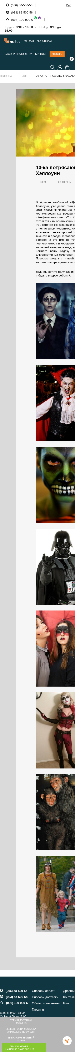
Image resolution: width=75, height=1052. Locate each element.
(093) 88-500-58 (22, 12)
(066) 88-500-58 (21, 5)
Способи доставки (45, 997)
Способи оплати (43, 990)
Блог (24, 76)
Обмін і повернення (46, 1003)
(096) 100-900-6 (22, 19)
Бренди (40, 54)
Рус (68, 5)
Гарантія (38, 1009)
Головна (6, 76)
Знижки (57, 54)
